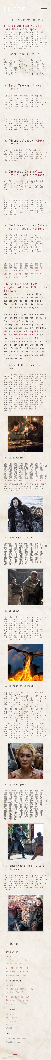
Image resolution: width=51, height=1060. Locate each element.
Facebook (11, 1015)
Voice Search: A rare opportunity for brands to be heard (22, 274)
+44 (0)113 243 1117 (17, 968)
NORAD (7, 96)
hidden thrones (12, 332)
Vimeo (9, 1028)
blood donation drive (26, 335)
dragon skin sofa (22, 338)
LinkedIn (11, 1021)
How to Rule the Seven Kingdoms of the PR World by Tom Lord (25, 287)
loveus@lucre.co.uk (17, 972)
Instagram (11, 1018)
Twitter (10, 1025)
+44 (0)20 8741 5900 (17, 997)
